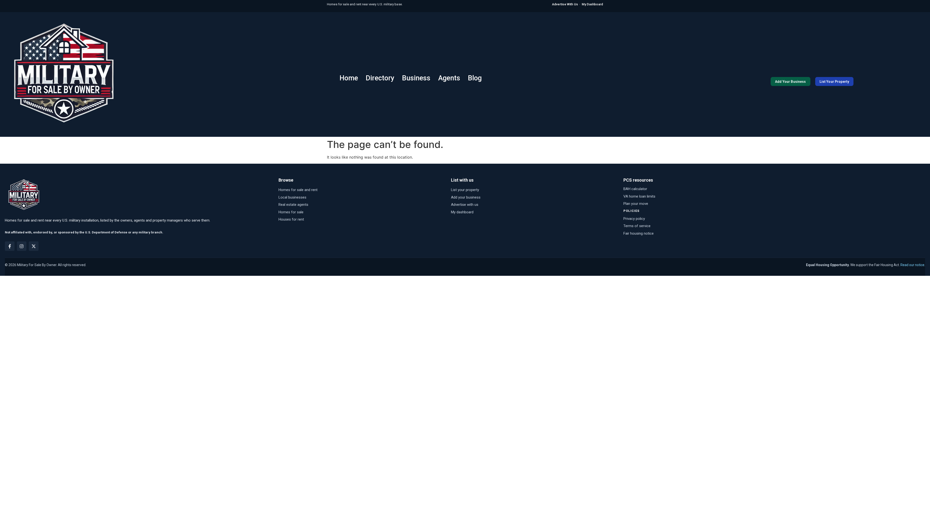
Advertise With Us (565, 4)
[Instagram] (22, 246)
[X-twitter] (34, 246)
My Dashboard (592, 4)
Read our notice (912, 265)
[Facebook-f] (10, 246)
